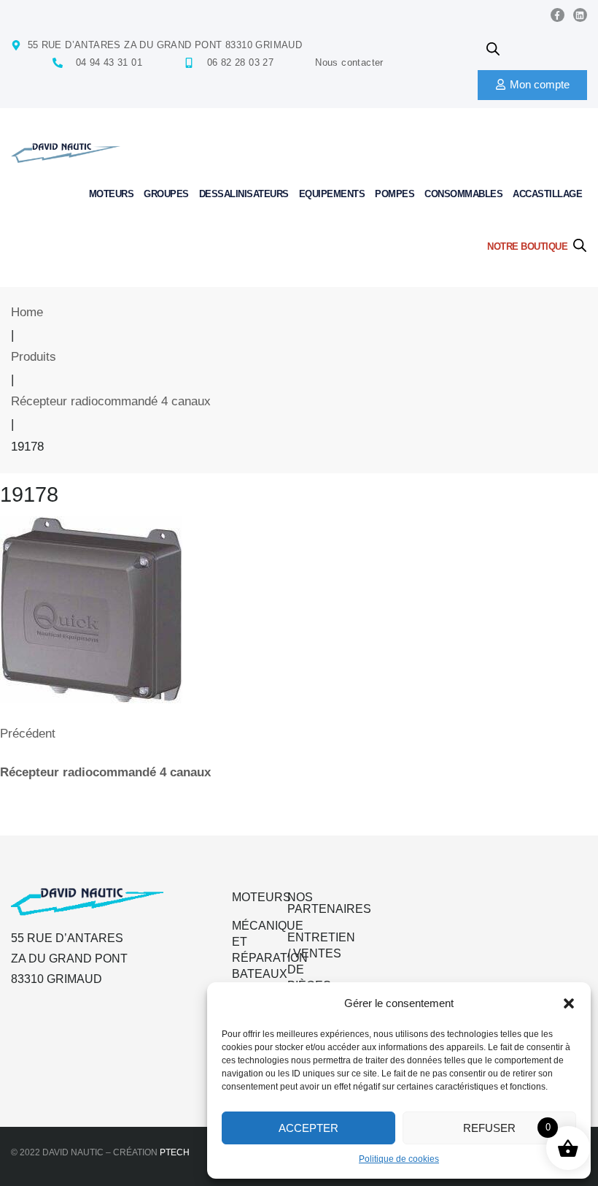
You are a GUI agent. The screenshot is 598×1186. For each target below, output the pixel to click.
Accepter (308, 1128)
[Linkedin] (580, 15)
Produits (33, 357)
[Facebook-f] (557, 15)
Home (27, 312)
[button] (569, 1003)
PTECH (175, 1152)
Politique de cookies (399, 1159)
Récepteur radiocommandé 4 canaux (111, 401)
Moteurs (261, 897)
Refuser (489, 1128)
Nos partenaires (329, 903)
